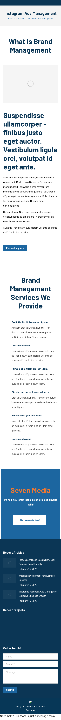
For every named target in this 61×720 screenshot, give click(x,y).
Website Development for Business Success (37, 578)
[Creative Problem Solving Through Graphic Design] (22, 635)
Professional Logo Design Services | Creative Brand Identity (37, 562)
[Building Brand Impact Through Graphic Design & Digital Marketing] (9, 635)
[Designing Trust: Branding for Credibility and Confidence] (47, 622)
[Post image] (9, 563)
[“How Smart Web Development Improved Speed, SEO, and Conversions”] (22, 622)
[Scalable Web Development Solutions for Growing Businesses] (9, 622)
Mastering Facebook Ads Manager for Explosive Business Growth (38, 593)
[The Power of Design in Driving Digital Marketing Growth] (34, 622)
